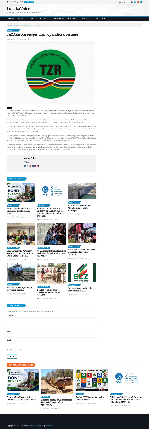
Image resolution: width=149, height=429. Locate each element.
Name (9, 331)
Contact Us (99, 18)
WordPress (31, 426)
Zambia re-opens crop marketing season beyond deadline (49, 292)
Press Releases (72, 18)
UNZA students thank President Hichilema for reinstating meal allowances (51, 253)
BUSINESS (11, 18)
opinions (29, 18)
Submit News (87, 18)
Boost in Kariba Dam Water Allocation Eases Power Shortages (80, 208)
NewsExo (40, 426)
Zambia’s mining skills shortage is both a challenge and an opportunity (56, 402)
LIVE (38, 18)
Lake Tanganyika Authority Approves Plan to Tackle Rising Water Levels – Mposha (20, 253)
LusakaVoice (18, 8)
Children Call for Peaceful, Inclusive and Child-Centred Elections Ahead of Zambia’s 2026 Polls (126, 399)
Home (10, 25)
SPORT (20, 18)
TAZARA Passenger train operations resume (28, 25)
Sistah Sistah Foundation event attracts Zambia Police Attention (82, 252)
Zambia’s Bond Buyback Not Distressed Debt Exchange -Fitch (19, 210)
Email (9, 340)
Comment (10, 315)
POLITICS (47, 18)
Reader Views (58, 18)
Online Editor (11, 39)
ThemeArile (49, 426)
